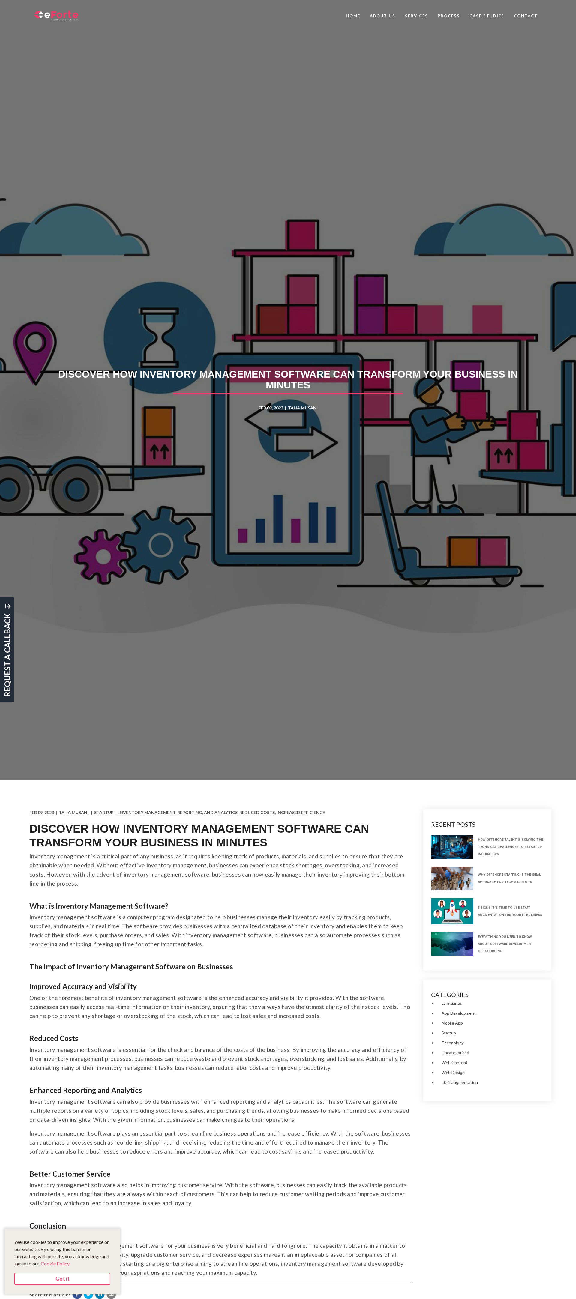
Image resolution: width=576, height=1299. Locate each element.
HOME (353, 15)
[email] (111, 1294)
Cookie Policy (55, 1263)
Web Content (455, 1062)
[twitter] (88, 1294)
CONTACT (526, 15)
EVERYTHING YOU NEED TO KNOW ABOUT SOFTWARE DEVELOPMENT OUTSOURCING (505, 944)
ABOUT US (382, 15)
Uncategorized (455, 1052)
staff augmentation (460, 1082)
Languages (452, 1003)
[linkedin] (100, 1294)
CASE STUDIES (487, 15)
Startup (449, 1032)
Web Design (453, 1072)
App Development (459, 1013)
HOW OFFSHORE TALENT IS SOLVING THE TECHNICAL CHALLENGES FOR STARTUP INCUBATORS (510, 847)
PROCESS (449, 15)
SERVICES (416, 15)
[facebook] (77, 1294)
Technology (453, 1042)
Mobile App (452, 1022)
